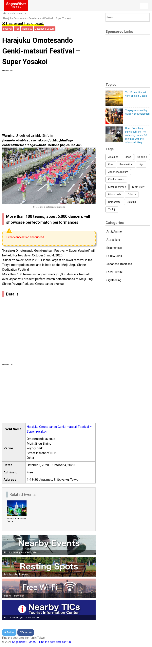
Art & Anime (114, 231)
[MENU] (144, 6)
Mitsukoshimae (117, 186)
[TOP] (4, 13)
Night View (138, 186)
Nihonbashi (114, 194)
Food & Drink (114, 255)
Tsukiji (111, 209)
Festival (7, 28)
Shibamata (114, 201)
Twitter (10, 632)
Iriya (141, 164)
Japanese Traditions (119, 264)
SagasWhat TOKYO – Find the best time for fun (41, 641)
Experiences (114, 247)
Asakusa (113, 156)
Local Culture (114, 272)
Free (17, 28)
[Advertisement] (49, 99)
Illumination (126, 164)
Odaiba (132, 194)
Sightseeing (16, 13)
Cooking (142, 156)
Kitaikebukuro (116, 179)
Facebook (26, 632)
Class (128, 156)
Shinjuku (132, 201)
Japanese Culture (44, 28)
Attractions (113, 239)
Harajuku (27, 28)
